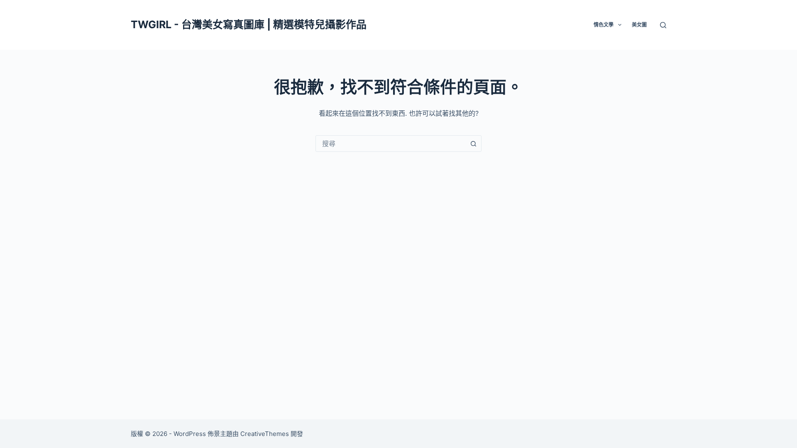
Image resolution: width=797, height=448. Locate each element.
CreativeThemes (264, 434)
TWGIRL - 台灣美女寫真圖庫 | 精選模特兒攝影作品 (249, 24)
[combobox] (390, 143)
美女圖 (639, 25)
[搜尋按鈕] (473, 143)
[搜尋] (663, 25)
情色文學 (604, 25)
